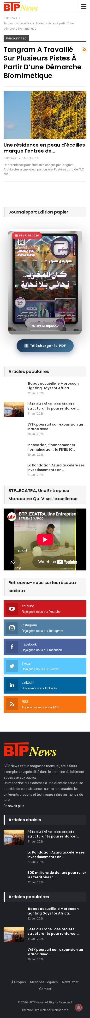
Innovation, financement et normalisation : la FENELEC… (51, 447)
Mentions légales (44, 982)
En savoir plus (14, 806)
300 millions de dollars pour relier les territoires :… (56, 875)
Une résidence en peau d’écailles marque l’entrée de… (44, 148)
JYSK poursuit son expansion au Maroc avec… (55, 426)
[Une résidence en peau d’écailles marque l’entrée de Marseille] (45, 115)
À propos (18, 982)
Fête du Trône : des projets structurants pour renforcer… (53, 406)
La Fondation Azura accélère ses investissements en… (56, 467)
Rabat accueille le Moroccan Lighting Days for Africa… (53, 385)
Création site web (34, 1010)
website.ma (60, 1010)
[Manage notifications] (79, 1007)
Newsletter (70, 982)
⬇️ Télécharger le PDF (45, 345)
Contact (45, 989)
